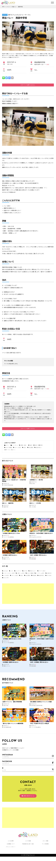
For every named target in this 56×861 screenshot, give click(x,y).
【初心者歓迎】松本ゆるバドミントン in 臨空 (41, 701)
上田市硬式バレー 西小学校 (36, 479)
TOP (3, 6)
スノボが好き (6, 575)
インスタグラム (7, 755)
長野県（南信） (23, 445)
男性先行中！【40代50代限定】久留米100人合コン (41, 533)
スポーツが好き (18, 447)
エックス (4, 769)
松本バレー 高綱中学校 (7, 503)
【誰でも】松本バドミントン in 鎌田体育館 (12, 723)
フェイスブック (7, 762)
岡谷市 (36, 445)
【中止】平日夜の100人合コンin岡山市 (39, 723)
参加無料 (34, 575)
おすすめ (25, 570)
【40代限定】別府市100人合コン (9, 555)
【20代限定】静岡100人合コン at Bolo (11, 533)
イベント (8, 6)
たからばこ (5, 570)
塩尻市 (31, 445)
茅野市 (41, 445)
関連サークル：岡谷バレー (10, 449)
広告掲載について (10, 843)
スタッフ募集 (45, 840)
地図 (48, 64)
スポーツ (7, 445)
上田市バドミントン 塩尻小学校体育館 (12, 701)
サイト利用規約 (45, 843)
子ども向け (49, 575)
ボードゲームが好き (40, 573)
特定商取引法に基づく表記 (28, 843)
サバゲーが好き (42, 570)
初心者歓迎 (31, 447)
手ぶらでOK (5, 577)
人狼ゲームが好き (21, 573)
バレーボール (15, 445)
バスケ (11, 570)
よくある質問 (10, 840)
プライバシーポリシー (10, 846)
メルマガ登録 (28, 840)
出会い (24, 447)
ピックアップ (18, 570)
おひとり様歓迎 (9, 447)
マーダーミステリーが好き (9, 573)
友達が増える (38, 447)
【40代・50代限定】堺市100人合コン (38, 555)
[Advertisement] (28, 593)
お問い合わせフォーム (28, 795)
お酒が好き (49, 573)
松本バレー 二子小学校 (35, 503)
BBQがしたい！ (33, 570)
